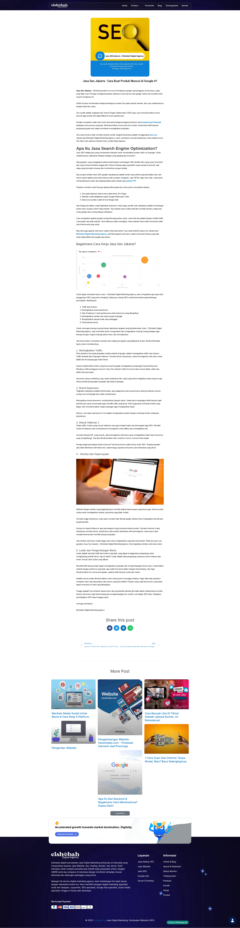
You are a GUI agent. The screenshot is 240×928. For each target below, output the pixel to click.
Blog (160, 5)
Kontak (185, 5)
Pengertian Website (64, 747)
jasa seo (153, 135)
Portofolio (149, 5)
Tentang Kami (172, 5)
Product (134, 5)
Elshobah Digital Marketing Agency (91, 234)
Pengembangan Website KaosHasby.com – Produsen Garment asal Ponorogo (115, 743)
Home (124, 5)
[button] (109, 628)
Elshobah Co (100, 920)
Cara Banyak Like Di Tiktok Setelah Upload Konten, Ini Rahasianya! (162, 717)
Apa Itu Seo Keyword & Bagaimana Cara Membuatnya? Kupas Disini (118, 802)
